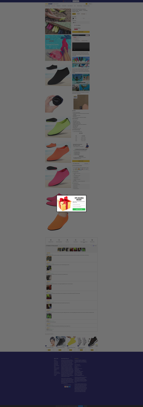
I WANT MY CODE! (79, 209)
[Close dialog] (85, 196)
